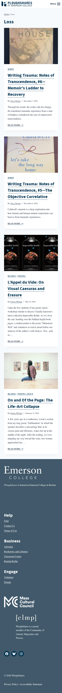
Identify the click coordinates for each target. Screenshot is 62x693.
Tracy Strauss (15, 101)
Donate (7, 582)
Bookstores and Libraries (16, 551)
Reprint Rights (11, 561)
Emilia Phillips (16, 301)
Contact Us (9, 525)
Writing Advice (25, 394)
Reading (12, 276)
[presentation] (31, 46)
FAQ (6, 520)
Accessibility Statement (31, 684)
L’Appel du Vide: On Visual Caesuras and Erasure (26, 288)
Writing (21, 276)
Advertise (8, 546)
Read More (15, 125)
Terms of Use (10, 530)
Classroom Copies (12, 556)
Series (11, 69)
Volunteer (8, 577)
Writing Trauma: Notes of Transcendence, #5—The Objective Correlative (31, 190)
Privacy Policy (11, 684)
